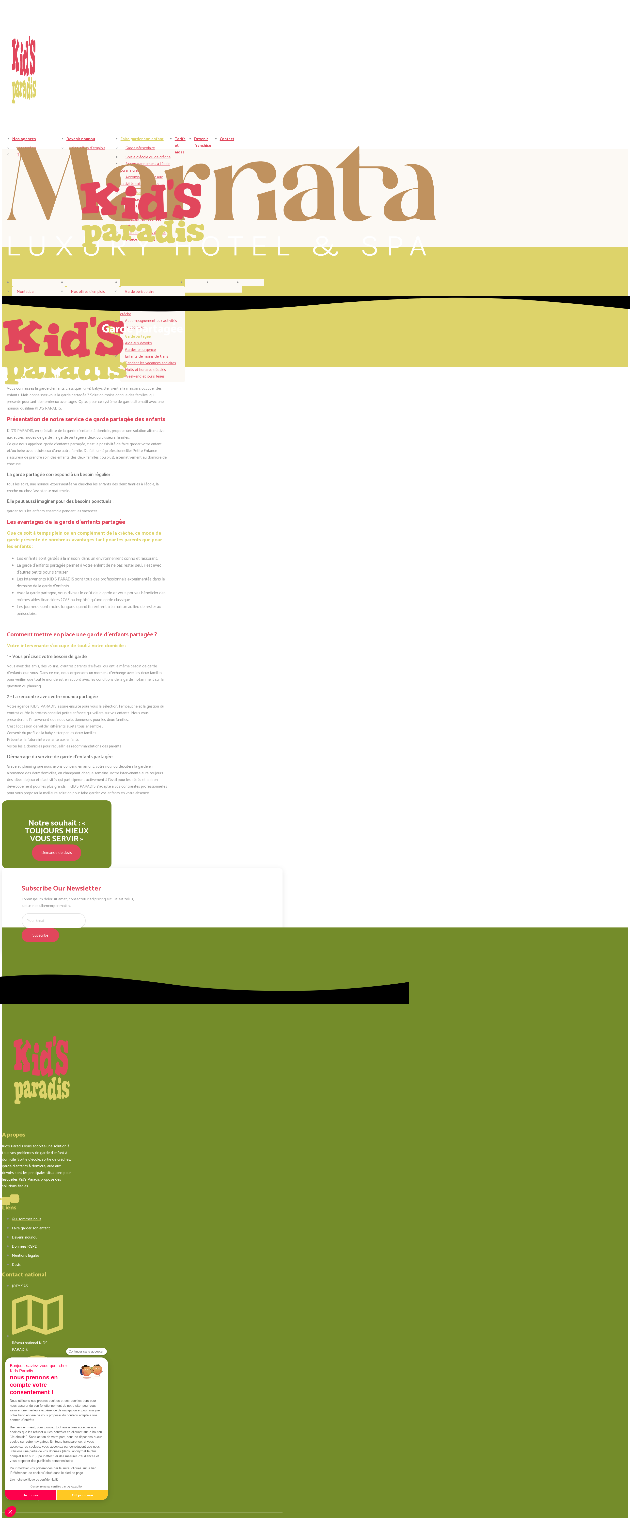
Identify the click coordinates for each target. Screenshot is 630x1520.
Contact (227, 139)
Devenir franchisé (202, 142)
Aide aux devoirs (138, 343)
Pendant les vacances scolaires (150, 363)
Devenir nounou (80, 139)
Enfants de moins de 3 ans (146, 356)
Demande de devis (56, 852)
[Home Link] (221, 254)
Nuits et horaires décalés (145, 369)
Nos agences (24, 139)
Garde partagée (138, 336)
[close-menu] (16, 266)
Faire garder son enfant (142, 139)
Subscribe (40, 935)
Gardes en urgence (140, 350)
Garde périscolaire (139, 291)
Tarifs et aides (192, 286)
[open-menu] (247, 141)
